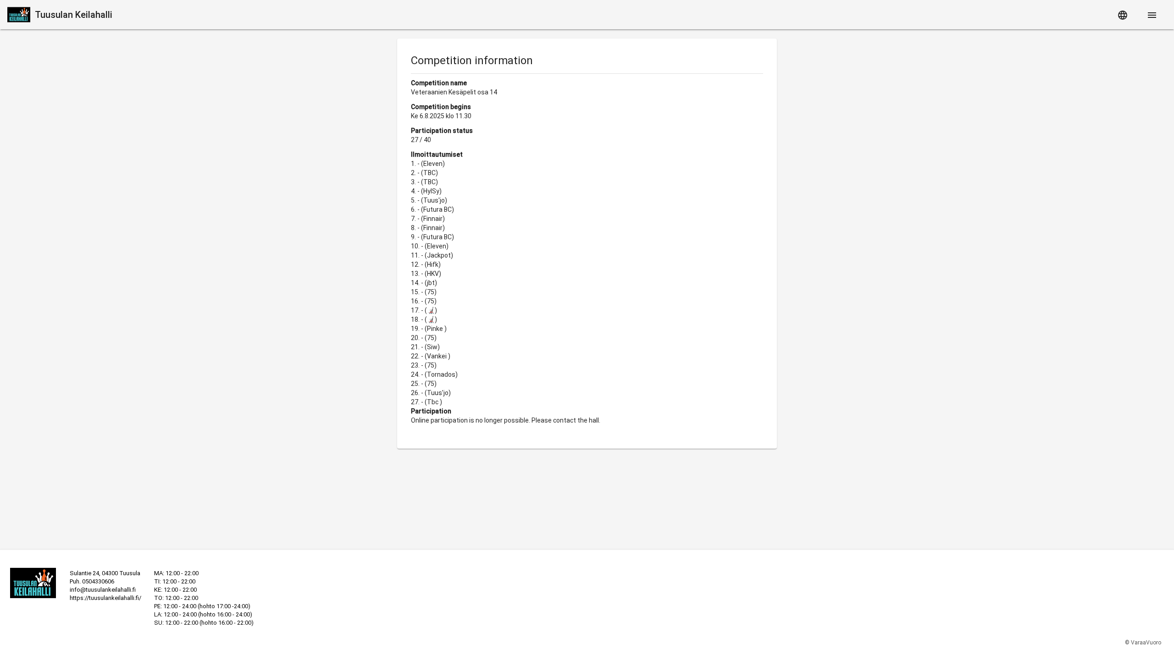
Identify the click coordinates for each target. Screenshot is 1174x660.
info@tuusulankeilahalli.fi (103, 589)
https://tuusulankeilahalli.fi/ (105, 597)
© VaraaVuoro (1143, 642)
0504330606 (98, 581)
